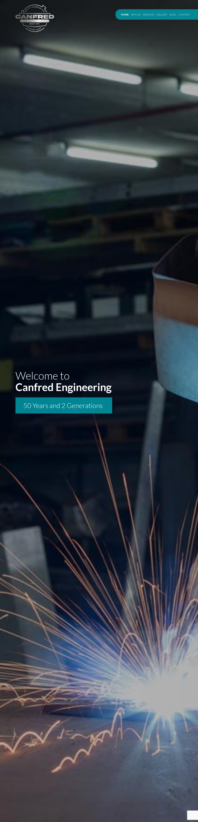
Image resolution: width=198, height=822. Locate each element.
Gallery (162, 14)
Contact (184, 14)
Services (148, 14)
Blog (173, 14)
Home (125, 14)
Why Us (135, 14)
